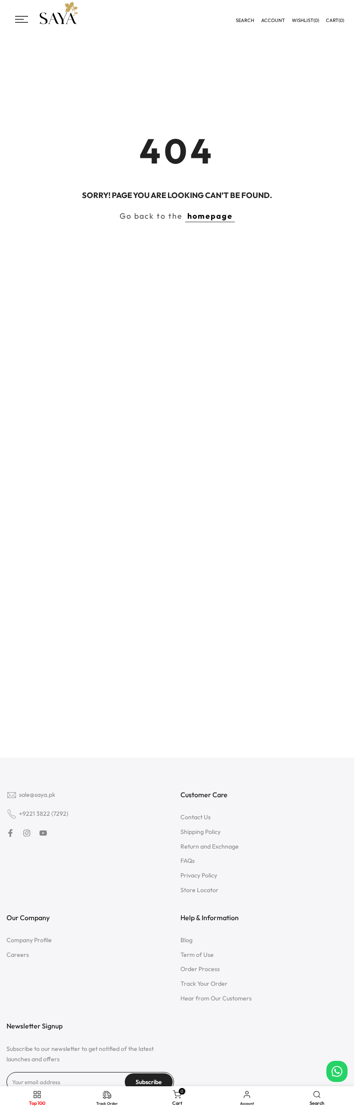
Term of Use (197, 955)
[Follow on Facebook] (10, 833)
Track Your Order (204, 983)
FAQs (187, 861)
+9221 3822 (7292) (43, 814)
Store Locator (199, 890)
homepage (210, 216)
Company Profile (29, 940)
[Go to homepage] (59, 23)
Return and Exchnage (209, 846)
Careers (17, 955)
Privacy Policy (198, 875)
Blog (186, 940)
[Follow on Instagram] (27, 833)
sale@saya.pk (37, 795)
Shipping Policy (200, 832)
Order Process (200, 969)
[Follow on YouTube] (43, 833)
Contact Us (195, 817)
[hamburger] (21, 19)
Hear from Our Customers (216, 998)
